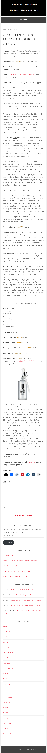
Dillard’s (19, 75)
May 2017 (6, 708)
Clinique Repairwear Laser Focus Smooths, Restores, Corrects (20, 39)
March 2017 (6, 718)
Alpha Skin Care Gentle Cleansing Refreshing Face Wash (20, 561)
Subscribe (8, 542)
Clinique (13, 75)
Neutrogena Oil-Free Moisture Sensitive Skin (16, 571)
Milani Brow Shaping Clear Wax (12, 566)
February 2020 (7, 697)
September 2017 (8, 702)
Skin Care (6, 674)
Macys (25, 75)
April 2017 (6, 713)
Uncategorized (7, 684)
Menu (25, 20)
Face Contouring (8, 653)
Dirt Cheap (6, 637)
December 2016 (8, 734)
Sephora (31, 75)
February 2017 (7, 723)
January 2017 (7, 729)
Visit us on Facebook (24, 515)
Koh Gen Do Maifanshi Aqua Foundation (15, 576)
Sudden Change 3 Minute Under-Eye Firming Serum (26, 600)
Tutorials (5, 679)
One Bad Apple (8, 555)
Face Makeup (7, 658)
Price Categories (8, 668)
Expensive (6, 642)
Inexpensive (6, 663)
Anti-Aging (6, 626)
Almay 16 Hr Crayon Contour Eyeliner (22, 590)
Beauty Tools (7, 632)
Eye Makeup (7, 647)
